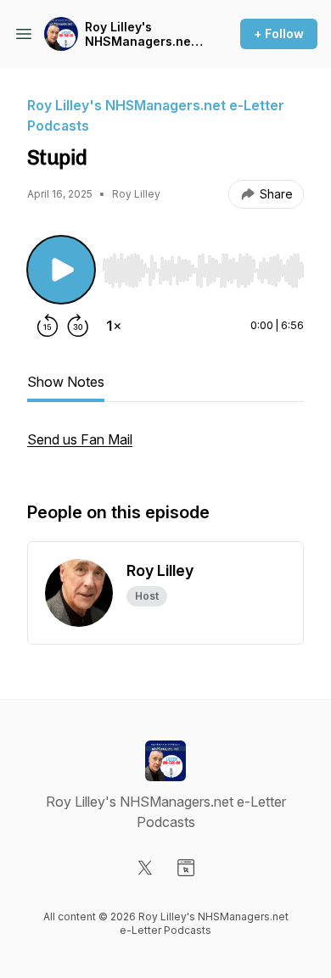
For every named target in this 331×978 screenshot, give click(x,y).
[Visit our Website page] (185, 867)
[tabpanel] (165, 448)
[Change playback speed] (114, 326)
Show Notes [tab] (65, 381)
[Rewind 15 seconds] (47, 326)
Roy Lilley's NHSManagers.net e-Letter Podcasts (140, 34)
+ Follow (279, 33)
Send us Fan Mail (79, 439)
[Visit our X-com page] (145, 867)
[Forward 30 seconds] (78, 326)
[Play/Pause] (61, 270)
